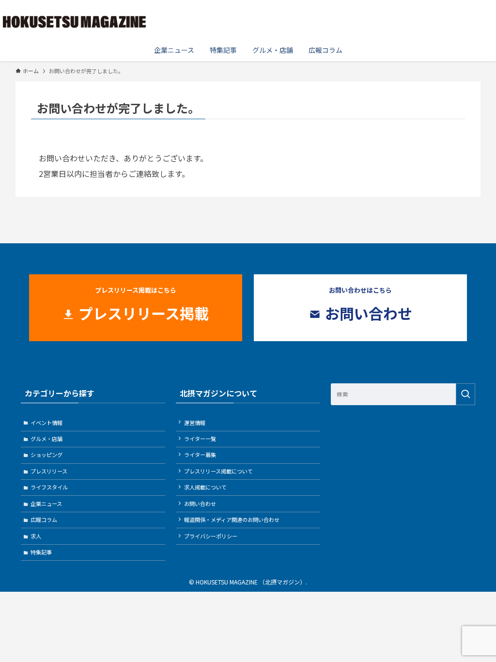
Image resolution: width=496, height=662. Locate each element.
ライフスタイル (49, 487)
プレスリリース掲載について (218, 471)
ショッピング (46, 454)
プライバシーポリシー (210, 536)
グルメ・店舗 (46, 438)
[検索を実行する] (465, 394)
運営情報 (194, 422)
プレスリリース (49, 471)
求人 (36, 536)
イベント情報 (46, 422)
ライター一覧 (200, 438)
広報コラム (44, 519)
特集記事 (41, 552)
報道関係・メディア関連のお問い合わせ (231, 519)
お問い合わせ (200, 503)
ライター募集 (200, 454)
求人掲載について (205, 487)
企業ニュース (46, 503)
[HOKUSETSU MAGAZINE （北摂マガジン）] (74, 21)
